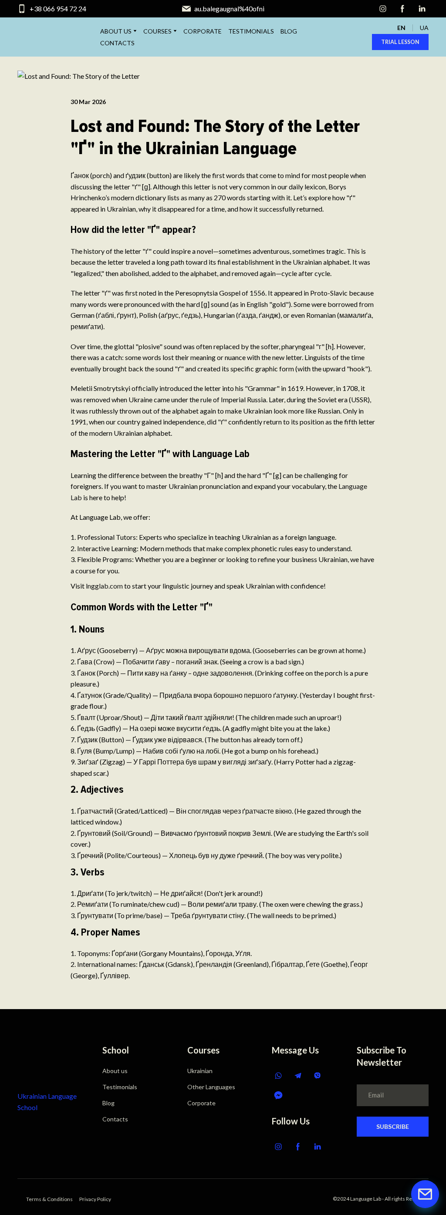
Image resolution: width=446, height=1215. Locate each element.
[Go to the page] (46, 1061)
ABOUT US (116, 31)
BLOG (288, 31)
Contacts (115, 1119)
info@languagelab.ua (229, 8)
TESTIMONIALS (251, 31)
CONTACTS (117, 43)
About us (115, 1070)
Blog (108, 1103)
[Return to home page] (39, 37)
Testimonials (119, 1086)
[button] (382, 8)
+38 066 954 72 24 (58, 8)
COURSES (157, 31)
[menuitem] (401, 27)
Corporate (201, 1103)
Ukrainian (200, 1070)
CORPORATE (202, 31)
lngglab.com (103, 586)
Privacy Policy (95, 1199)
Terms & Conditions (49, 1199)
